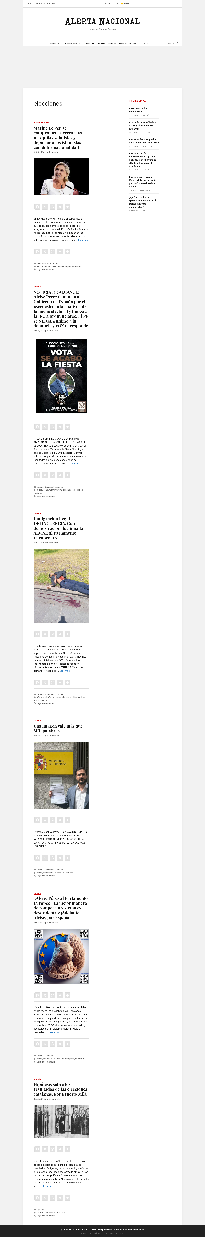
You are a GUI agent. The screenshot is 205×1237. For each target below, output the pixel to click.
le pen (68, 266)
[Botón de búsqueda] (177, 43)
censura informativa (52, 490)
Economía (101, 43)
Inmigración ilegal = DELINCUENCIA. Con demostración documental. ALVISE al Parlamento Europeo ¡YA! (60, 528)
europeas (59, 872)
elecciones (42, 266)
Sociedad (90, 43)
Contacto (119, 1233)
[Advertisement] (102, 67)
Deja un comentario (46, 269)
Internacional (71, 43)
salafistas (76, 266)
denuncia (67, 490)
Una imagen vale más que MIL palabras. (58, 728)
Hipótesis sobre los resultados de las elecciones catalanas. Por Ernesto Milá (60, 1089)
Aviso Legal (86, 1233)
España (53, 43)
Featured (52, 266)
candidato (48, 1059)
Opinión (132, 43)
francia (61, 266)
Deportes (112, 43)
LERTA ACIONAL (102, 23)
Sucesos (123, 43)
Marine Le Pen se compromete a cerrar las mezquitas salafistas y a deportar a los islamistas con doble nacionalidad (58, 137)
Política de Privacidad (103, 1233)
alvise (39, 490)
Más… (146, 43)
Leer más (83, 240)
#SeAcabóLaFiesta (45, 697)
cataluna (40, 1212)
